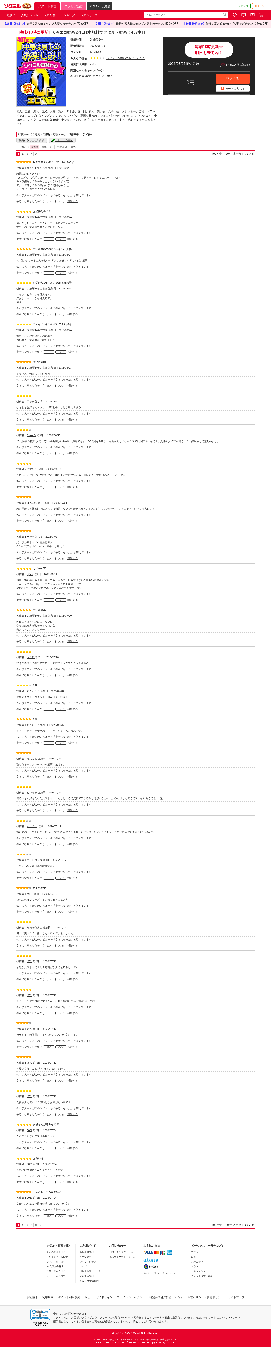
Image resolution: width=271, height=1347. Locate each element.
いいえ (61, 201)
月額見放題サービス (90, 1271)
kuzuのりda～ (35, 502)
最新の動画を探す (55, 1252)
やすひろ (32, 469)
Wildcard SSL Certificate (40, 1324)
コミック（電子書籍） (203, 1276)
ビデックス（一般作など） (208, 1245)
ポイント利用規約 (69, 1297)
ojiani (30, 574)
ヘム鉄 (31, 657)
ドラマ (194, 1266)
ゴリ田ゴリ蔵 (34, 859)
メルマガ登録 (87, 1276)
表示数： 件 (244, 153)
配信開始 (95, 52)
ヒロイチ (32, 792)
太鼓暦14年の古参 (37, 167)
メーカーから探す (55, 1276)
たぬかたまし (34, 927)
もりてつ (32, 826)
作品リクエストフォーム (122, 1257)
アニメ (194, 1252)
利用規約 (47, 1297)
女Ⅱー (30, 893)
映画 (193, 1257)
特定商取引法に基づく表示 (166, 1297)
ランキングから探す (57, 1257)
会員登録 (243, 6)
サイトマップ (236, 1297)
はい (49, 201)
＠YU (29, 961)
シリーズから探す (55, 1271)
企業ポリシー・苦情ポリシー (205, 1297)
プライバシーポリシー (131, 1297)
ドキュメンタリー (200, 1271)
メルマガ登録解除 (89, 1280)
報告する (72, 201)
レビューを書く (64, 140)
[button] (40, 1314)
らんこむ (32, 758)
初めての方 (85, 1257)
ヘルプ (83, 1266)
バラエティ (197, 1261)
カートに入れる (233, 88)
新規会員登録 (87, 1252)
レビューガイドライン (98, 1297)
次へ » (38, 154)
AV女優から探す (55, 1266)
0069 (29, 1130)
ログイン (259, 6)
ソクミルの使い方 (89, 1261)
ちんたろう (33, 691)
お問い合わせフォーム (121, 1252)
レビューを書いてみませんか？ (125, 58)
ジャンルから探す (55, 1261)
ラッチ (31, 401)
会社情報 (32, 1297)
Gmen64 (31, 435)
